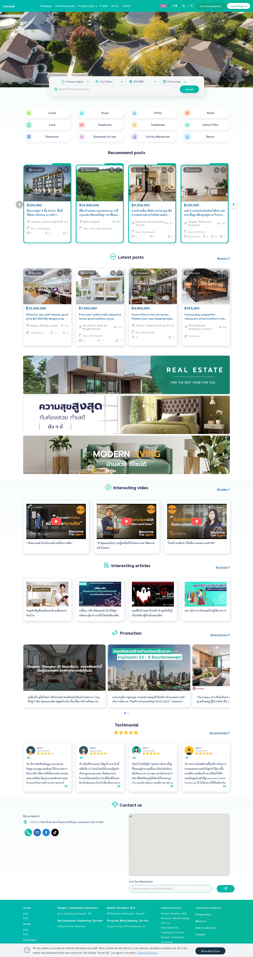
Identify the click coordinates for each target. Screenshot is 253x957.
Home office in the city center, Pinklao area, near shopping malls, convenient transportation (152, 317)
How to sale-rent (205, 927)
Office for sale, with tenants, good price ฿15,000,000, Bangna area (47, 316)
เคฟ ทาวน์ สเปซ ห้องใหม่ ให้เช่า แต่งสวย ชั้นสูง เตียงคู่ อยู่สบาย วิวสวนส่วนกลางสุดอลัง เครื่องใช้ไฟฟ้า (204, 213)
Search (189, 89)
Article (115, 5)
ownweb (9, 6)
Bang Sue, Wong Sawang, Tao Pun (127, 920)
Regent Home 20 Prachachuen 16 (126, 926)
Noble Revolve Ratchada (72, 926)
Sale (25, 913)
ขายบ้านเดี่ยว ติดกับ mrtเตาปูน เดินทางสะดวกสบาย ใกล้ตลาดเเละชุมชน (152, 213)
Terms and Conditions (208, 907)
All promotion (218, 634)
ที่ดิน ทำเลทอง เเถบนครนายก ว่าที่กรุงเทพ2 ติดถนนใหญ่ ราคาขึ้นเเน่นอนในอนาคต (98, 213)
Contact (126, 5)
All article (221, 567)
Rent (26, 918)
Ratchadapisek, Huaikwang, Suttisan (80, 920)
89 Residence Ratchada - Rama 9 (125, 913)
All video (222, 489)
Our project (30, 939)
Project (104, 5)
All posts (222, 258)
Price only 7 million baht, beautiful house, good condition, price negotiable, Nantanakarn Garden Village (100, 317)
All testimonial (218, 732)
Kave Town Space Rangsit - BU (74, 913)
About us (200, 921)
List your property (211, 6)
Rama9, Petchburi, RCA (121, 907)
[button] (247, 50)
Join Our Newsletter (141, 881)
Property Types (87, 5)
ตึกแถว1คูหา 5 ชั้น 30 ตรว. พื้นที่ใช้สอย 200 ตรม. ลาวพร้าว (45, 212)
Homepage (46, 5)
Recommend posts (65, 5)
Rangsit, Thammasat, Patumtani (78, 907)
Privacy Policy (203, 914)
